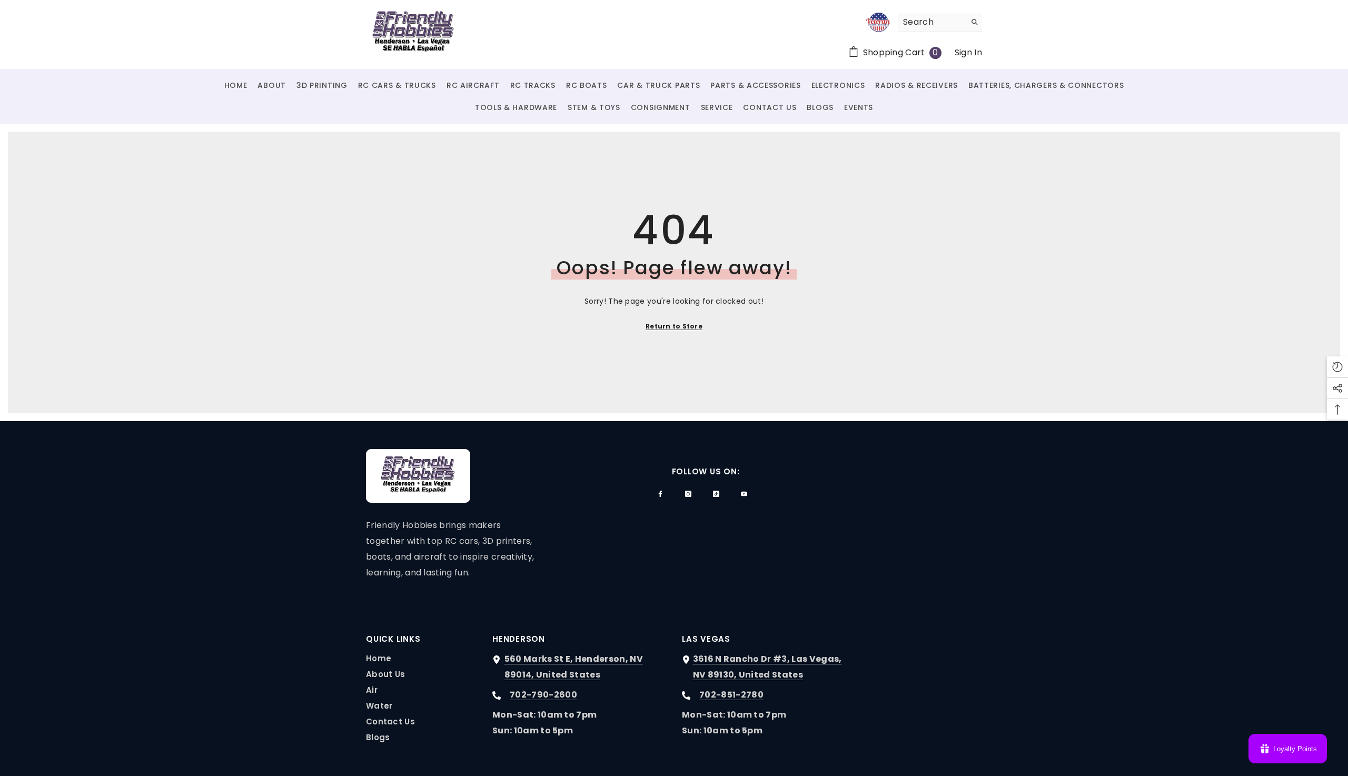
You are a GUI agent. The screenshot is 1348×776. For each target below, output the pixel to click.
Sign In (968, 52)
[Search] (940, 22)
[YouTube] (744, 494)
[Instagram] (688, 494)
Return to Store (674, 326)
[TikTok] (716, 494)
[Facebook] (660, 494)
